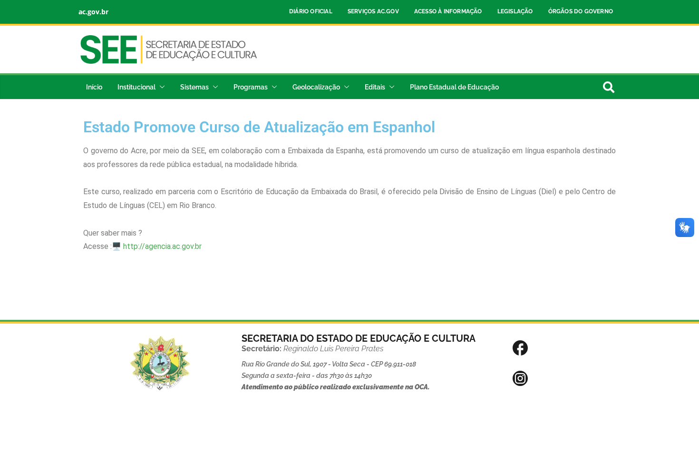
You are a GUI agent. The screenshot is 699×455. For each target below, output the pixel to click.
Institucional (136, 87)
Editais (375, 87)
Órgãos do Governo (580, 11)
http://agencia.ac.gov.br (162, 246)
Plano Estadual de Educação (454, 87)
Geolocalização (316, 87)
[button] (160, 87)
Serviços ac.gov (373, 11)
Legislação (515, 11)
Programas (250, 87)
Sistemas (194, 87)
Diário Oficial (310, 11)
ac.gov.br (93, 11)
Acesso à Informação (448, 11)
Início (94, 87)
